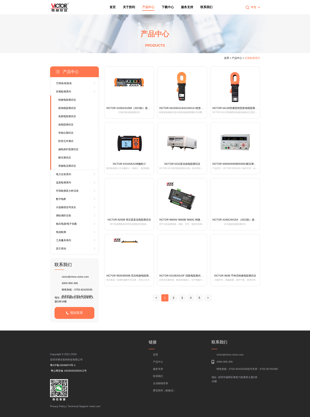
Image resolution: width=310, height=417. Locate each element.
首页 (113, 7)
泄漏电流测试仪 (67, 165)
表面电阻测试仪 (67, 116)
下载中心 (168, 7)
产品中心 (148, 7)
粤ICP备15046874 (61, 365)
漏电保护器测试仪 (68, 149)
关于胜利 (129, 7)
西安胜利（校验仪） (164, 390)
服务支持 (187, 7)
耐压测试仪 (64, 157)
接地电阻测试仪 (67, 108)
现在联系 (76, 313)
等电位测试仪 (65, 132)
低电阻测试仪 (65, 124)
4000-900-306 (70, 283)
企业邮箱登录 (160, 383)
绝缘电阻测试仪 (67, 99)
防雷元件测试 (65, 141)
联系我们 (206, 7)
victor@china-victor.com (75, 276)
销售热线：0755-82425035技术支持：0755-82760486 (238, 368)
